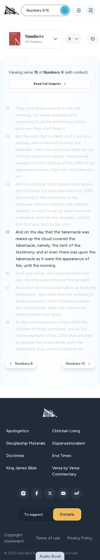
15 (7, 232)
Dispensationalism (68, 443)
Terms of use (48, 538)
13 (7, 136)
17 (7, 287)
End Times (61, 455)
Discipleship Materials (25, 443)
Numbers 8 (24, 363)
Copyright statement (14, 538)
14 (7, 184)
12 (7, 108)
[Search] (64, 10)
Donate (67, 514)
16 (7, 273)
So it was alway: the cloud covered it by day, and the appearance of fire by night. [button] (53, 276)
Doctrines (15, 455)
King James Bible (21, 467)
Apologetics (17, 430)
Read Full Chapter (47, 84)
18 (7, 322)
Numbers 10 (75, 363)
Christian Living (66, 430)
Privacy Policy (79, 538)
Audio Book (50, 556)
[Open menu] (91, 10)
